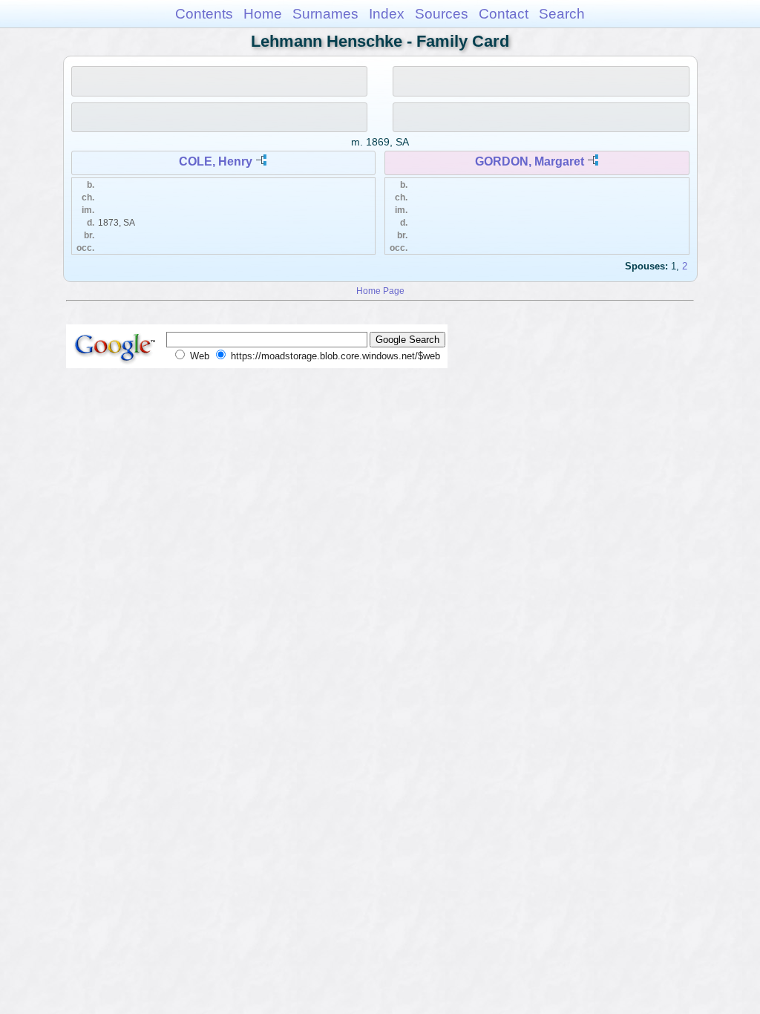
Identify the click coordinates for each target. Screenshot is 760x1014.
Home (262, 14)
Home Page (380, 290)
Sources (441, 14)
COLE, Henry (215, 161)
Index (386, 14)
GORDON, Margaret (529, 161)
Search (562, 14)
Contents (204, 14)
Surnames (325, 14)
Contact (503, 14)
